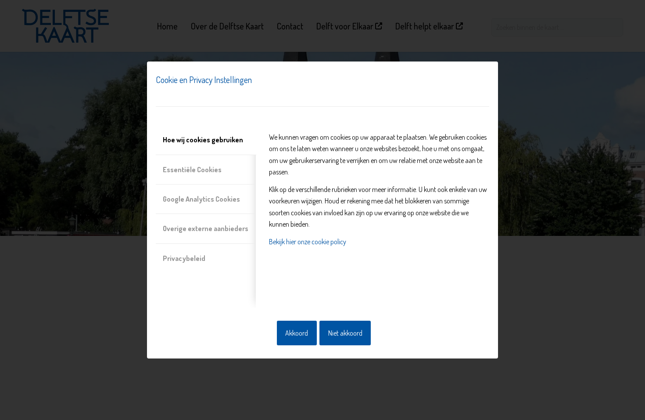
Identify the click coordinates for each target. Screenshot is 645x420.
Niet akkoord (345, 333)
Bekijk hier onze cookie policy (307, 241)
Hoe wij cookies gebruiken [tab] (203, 139)
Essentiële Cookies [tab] (192, 169)
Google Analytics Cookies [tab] (201, 199)
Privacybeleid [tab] (184, 258)
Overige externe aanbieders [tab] (205, 228)
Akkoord (296, 333)
